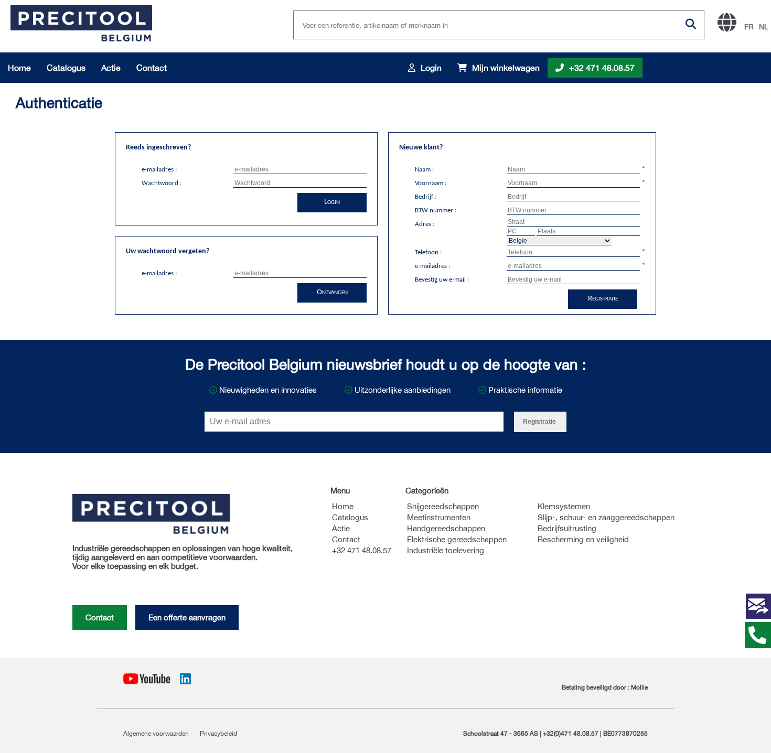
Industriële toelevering (445, 550)
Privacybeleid (218, 733)
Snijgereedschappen (443, 506)
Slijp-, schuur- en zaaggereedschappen (606, 517)
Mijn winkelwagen (506, 67)
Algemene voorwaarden (156, 733)
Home (19, 67)
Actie (111, 67)
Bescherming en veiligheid (583, 539)
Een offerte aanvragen (187, 617)
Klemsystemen (564, 506)
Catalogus (66, 67)
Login (431, 67)
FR (749, 27)
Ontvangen (332, 292)
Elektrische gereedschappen (457, 539)
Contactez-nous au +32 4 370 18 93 (758, 635)
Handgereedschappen (446, 528)
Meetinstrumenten (438, 517)
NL (763, 27)
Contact (151, 67)
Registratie (603, 299)
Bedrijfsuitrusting (567, 528)
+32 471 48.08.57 (602, 67)
